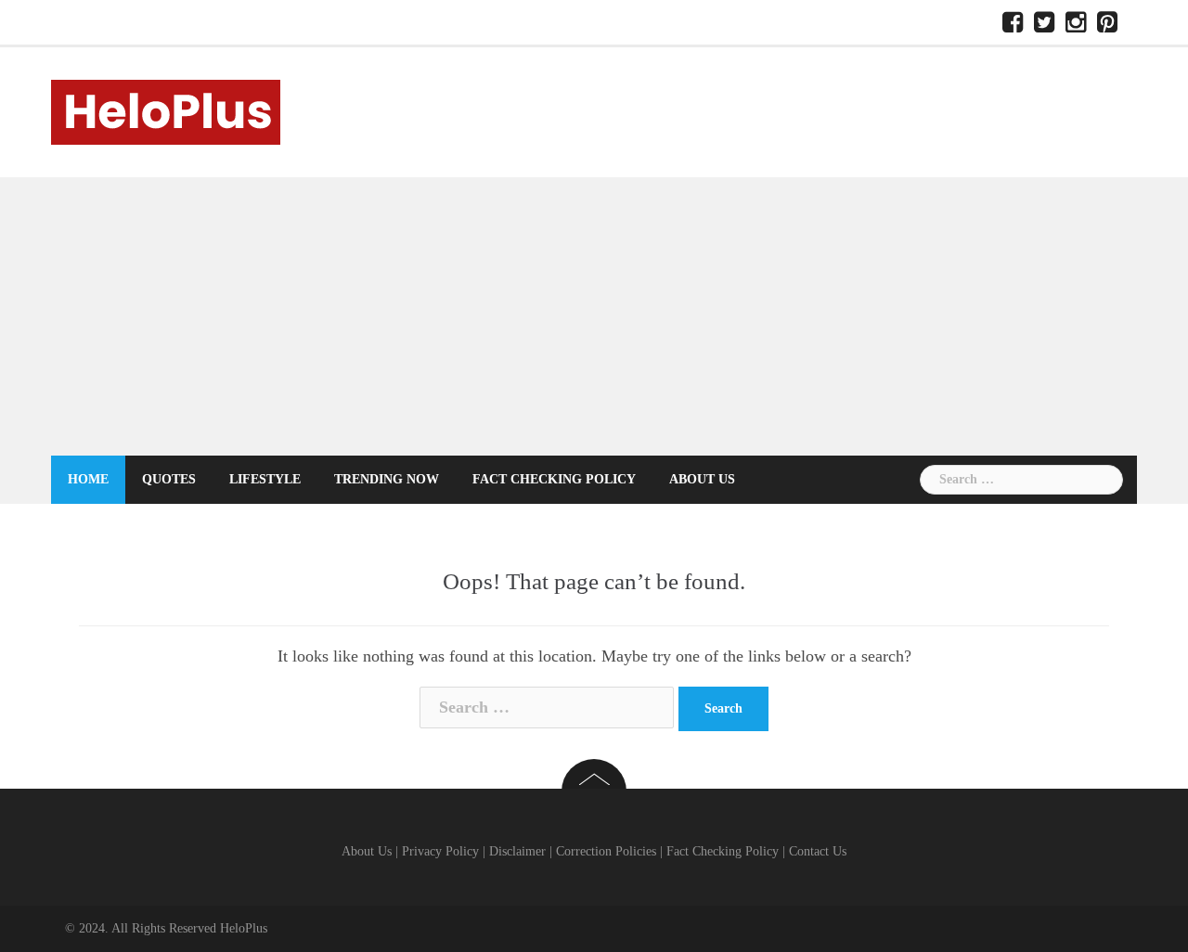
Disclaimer (517, 851)
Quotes (169, 479)
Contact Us (817, 851)
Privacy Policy (440, 851)
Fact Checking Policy (554, 479)
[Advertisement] (594, 316)
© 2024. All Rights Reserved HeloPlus (166, 928)
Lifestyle (265, 479)
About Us (702, 479)
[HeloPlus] (165, 110)
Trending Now (386, 479)
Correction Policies (606, 851)
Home (88, 479)
